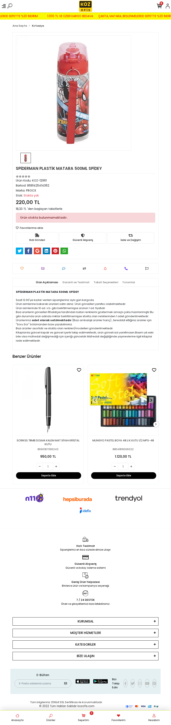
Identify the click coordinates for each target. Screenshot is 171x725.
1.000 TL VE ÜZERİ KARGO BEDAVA (73, 16)
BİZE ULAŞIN (85, 656)
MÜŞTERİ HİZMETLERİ (85, 633)
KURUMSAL (86, 621)
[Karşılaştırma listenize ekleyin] (85, 268)
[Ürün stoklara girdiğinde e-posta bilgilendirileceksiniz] (106, 268)
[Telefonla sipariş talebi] (127, 268)
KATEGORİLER (85, 644)
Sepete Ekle (48, 475)
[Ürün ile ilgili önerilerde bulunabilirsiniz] (148, 268)
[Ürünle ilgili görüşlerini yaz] (64, 268)
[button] (95, 400)
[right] (156, 424)
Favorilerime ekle (31, 228)
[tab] (47, 282)
